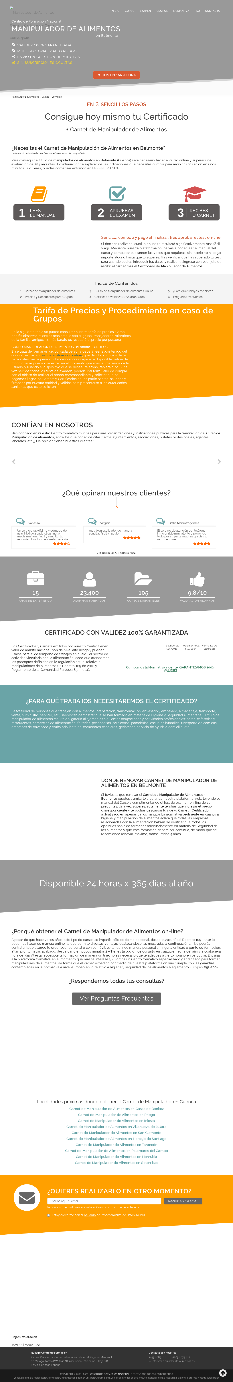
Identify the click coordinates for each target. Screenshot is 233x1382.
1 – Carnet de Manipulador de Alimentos (47, 291)
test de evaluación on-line (61, 355)
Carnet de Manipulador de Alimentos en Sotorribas (116, 1163)
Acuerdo (90, 1215)
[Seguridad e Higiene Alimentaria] (36, 10)
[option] (37, 465)
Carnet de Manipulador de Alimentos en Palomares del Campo (116, 1151)
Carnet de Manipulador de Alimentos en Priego (116, 1115)
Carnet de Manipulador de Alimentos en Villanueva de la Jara (116, 1127)
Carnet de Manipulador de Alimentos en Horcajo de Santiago (116, 1139)
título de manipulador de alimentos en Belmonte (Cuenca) (85, 160)
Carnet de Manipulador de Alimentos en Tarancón (116, 1145)
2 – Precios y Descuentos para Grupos (46, 297)
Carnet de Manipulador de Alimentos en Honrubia (116, 1157)
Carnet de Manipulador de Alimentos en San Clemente (116, 1133)
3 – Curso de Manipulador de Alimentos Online (121, 291)
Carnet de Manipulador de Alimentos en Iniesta (116, 1121)
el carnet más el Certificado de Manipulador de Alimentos (157, 266)
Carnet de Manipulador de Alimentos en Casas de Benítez (116, 1109)
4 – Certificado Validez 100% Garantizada (117, 297)
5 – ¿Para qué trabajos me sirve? (190, 291)
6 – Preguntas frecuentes (185, 297)
